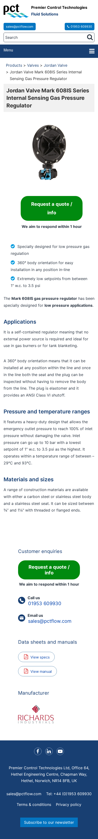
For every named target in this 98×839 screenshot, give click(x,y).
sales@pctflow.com (19, 26)
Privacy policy (68, 804)
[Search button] (90, 37)
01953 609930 (81, 26)
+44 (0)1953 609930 (73, 793)
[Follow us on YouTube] (60, 751)
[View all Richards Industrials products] (49, 714)
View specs (40, 657)
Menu (8, 50)
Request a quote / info (51, 208)
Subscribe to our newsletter (49, 822)
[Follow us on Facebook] (38, 751)
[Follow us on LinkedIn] (49, 751)
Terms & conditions (34, 804)
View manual (41, 671)
